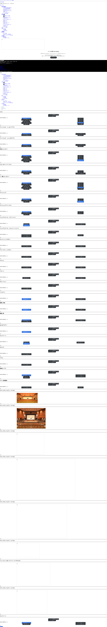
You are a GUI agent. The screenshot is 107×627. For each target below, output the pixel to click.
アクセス (3, 107)
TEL (2, 109)
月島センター (5, 26)
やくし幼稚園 (5, 27)
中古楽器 (4, 29)
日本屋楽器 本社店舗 (6, 15)
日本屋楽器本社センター (7, 17)
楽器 (2, 95)
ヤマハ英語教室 (5, 13)
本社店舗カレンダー (6, 37)
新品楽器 (4, 96)
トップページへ (53, 57)
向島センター (5, 87)
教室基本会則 (2, 68)
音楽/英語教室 (4, 74)
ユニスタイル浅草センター (7, 24)
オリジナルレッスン (6, 12)
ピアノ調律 (5, 33)
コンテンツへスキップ (3, 0)
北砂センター (5, 89)
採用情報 (4, 36)
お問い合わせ (4, 108)
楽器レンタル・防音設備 (7, 34)
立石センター (5, 23)
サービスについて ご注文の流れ (8, 102)
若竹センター (5, 88)
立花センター (5, 18)
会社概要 (1, 66)
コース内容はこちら (53, 115)
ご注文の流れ (5, 30)
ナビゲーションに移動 (10, 0)
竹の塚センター (5, 25)
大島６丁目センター (6, 22)
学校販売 (3, 99)
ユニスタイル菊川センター (7, 19)
